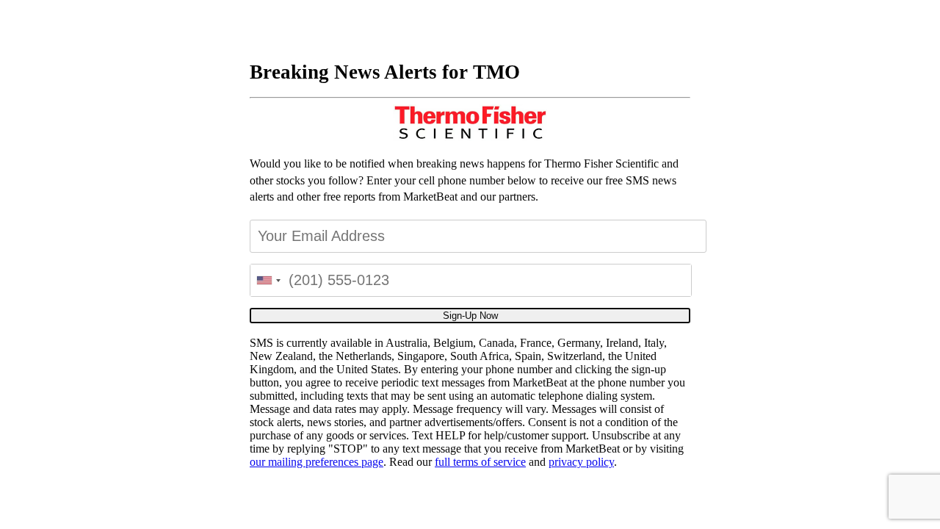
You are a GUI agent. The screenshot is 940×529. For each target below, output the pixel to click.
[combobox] (268, 280)
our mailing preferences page (316, 462)
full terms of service (480, 462)
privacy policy (581, 462)
